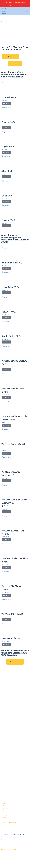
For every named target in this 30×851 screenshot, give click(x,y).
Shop (5, 806)
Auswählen (6, 103)
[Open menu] (26, 11)
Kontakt (5, 808)
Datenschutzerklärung (9, 811)
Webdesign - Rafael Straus (8, 849)
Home (5, 803)
